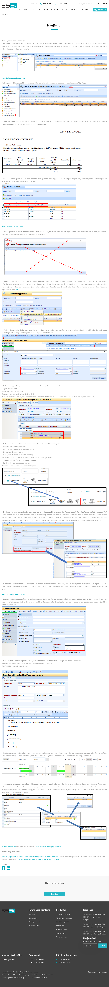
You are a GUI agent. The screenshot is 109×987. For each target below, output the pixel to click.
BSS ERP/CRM (60, 933)
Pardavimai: (35, 4)
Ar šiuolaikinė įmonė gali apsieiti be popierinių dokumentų (39, 859)
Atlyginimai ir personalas (64, 918)
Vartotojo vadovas (34, 922)
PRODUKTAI (23, 10)
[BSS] (9, 5)
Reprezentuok (102, 972)
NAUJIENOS (75, 10)
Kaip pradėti (33, 918)
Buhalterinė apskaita (62, 922)
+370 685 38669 (37, 959)
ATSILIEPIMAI (43, 10)
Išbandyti (32, 914)
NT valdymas (60, 926)
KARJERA (65, 10)
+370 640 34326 (37, 962)
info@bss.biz (9, 959)
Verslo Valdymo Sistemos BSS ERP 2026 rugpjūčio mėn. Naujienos (94, 917)
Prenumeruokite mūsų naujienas (93, 941)
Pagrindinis (5, 14)
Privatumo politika (34, 926)
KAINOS (33, 10)
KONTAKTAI (86, 10)
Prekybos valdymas (62, 929)
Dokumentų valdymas (63, 914)
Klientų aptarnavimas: (85, 4)
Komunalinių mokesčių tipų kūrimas (48, 847)
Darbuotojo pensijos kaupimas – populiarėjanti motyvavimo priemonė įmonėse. (30, 856)
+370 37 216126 (64, 962)
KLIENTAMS (54, 10)
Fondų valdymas (61, 937)
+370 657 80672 (64, 959)
